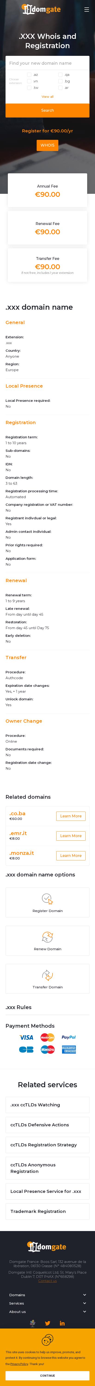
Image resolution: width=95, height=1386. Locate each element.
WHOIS (47, 145)
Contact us (47, 1281)
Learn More (71, 816)
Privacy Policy (19, 1364)
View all (47, 96)
